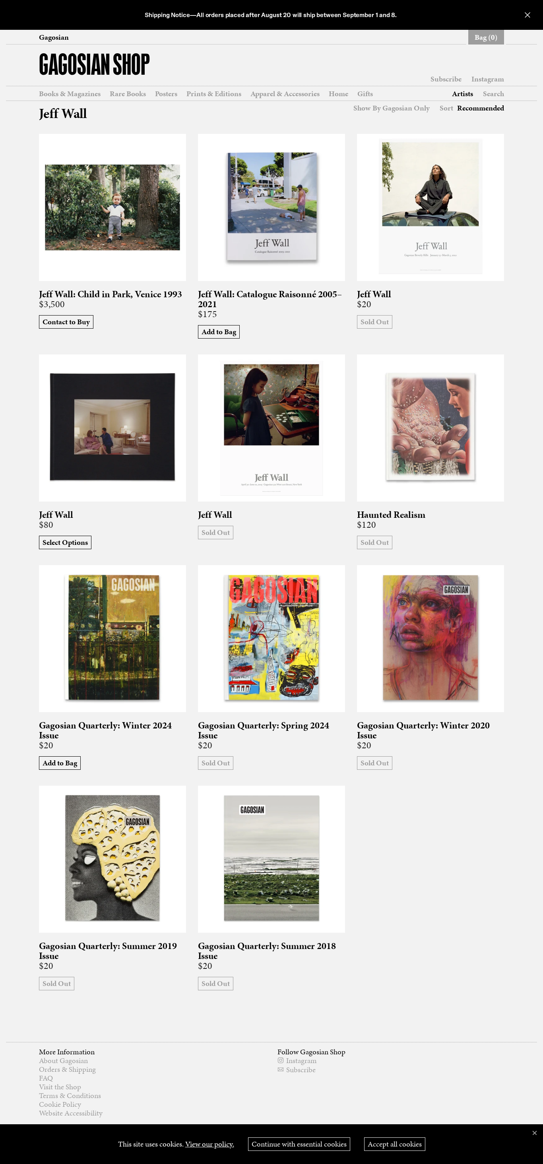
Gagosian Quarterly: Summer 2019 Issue (108, 951)
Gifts (365, 93)
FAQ (46, 1078)
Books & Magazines (70, 93)
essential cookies (299, 1144)
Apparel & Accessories (285, 93)
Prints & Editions (213, 93)
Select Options (65, 542)
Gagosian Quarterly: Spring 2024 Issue (263, 730)
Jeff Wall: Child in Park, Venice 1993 (110, 294)
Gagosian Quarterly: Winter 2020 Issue (423, 730)
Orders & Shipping (67, 1069)
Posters (166, 93)
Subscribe (446, 79)
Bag (486, 37)
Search (493, 93)
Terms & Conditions (70, 1095)
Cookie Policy (60, 1104)
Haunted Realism (391, 515)
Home (338, 93)
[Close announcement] (527, 15)
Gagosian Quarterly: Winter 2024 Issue (105, 730)
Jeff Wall (374, 294)
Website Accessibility (71, 1113)
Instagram (487, 79)
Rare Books (128, 93)
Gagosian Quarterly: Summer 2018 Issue (267, 951)
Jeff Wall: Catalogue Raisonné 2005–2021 (270, 299)
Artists (462, 93)
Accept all (395, 1144)
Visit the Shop (60, 1086)
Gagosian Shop (94, 66)
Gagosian (54, 37)
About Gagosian (63, 1060)
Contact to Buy (66, 321)
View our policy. (209, 1144)
